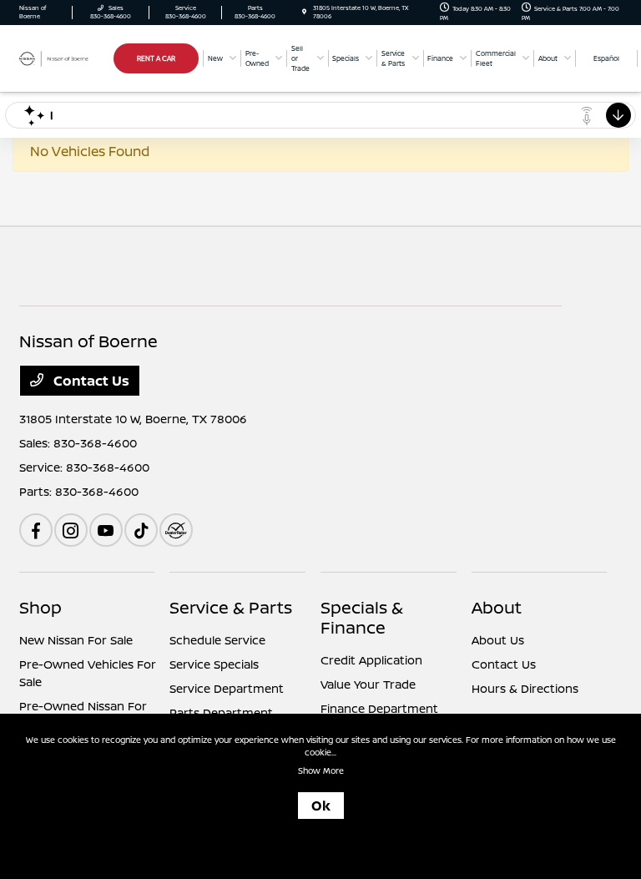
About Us (498, 640)
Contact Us (89, 380)
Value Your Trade (368, 684)
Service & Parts (230, 607)
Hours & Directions (525, 688)
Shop (40, 607)
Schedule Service (217, 640)
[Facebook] (36, 530)
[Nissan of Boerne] (64, 57)
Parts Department (221, 712)
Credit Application (371, 660)
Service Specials (214, 664)
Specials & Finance (361, 617)
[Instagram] (71, 530)
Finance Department (379, 708)
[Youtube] (106, 530)
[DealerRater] (176, 530)
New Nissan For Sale (76, 640)
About (497, 607)
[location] (304, 12)
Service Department (226, 688)
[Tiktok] (141, 530)
